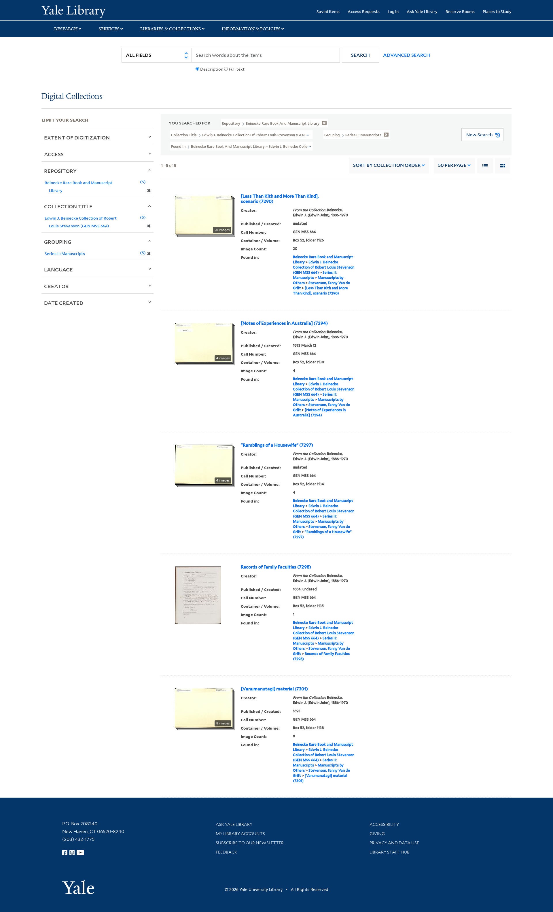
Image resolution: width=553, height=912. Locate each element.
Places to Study (497, 11)
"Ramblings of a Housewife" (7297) (277, 445)
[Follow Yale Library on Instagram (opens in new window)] (72, 852)
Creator (56, 286)
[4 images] (203, 342)
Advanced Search (406, 55)
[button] (360, 55)
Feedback (226, 852)
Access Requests (364, 11)
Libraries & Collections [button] (170, 29)
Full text (237, 69)
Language (58, 269)
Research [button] (66, 29)
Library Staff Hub (390, 852)
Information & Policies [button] (251, 29)
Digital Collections (72, 96)
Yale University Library (76, 11)
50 (452, 165)
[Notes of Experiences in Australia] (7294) (284, 323)
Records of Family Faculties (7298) (276, 567)
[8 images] (203, 707)
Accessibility (384, 824)
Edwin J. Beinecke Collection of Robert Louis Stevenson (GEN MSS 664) (323, 267)
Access (54, 154)
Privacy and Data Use (394, 843)
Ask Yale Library (422, 11)
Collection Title (68, 206)
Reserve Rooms (460, 11)
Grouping (57, 241)
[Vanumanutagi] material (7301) (274, 689)
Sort (387, 165)
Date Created (63, 302)
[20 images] (203, 214)
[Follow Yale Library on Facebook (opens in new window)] (64, 852)
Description (211, 69)
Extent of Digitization (77, 137)
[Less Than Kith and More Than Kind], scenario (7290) (280, 199)
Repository (60, 170)
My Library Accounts (240, 833)
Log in (393, 11)
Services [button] (109, 29)
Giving (377, 833)
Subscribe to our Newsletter (250, 843)
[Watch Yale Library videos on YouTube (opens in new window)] (80, 852)
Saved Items (328, 11)
